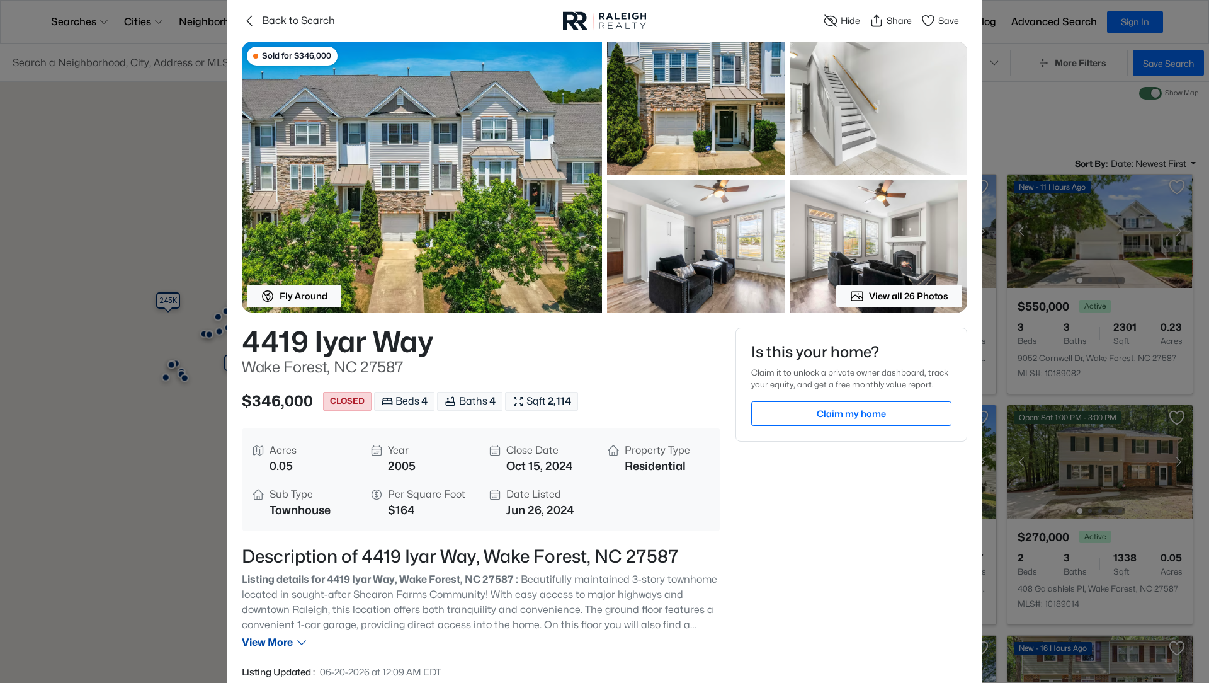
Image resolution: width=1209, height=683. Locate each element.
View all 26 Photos (908, 295)
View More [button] (267, 642)
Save (948, 20)
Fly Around (303, 295)
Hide (850, 20)
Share (899, 20)
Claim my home (851, 413)
